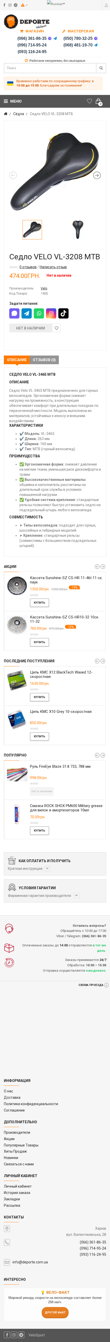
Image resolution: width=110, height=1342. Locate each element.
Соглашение (14, 1110)
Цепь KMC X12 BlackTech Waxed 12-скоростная (61, 674)
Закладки (12, 1199)
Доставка (12, 1097)
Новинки (11, 1158)
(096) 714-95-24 (32, 45)
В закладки (56, 328)
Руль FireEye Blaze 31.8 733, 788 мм (60, 766)
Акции (9, 1139)
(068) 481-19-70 (78, 45)
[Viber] (50, 38)
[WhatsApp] (39, 313)
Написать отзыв (53, 267)
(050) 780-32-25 (78, 38)
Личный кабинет (18, 1186)
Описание (17, 360)
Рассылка (12, 1205)
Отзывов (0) (44, 360)
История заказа (17, 1193)
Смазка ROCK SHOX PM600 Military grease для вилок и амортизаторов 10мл (66, 807)
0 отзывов (28, 267)
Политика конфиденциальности (31, 1104)
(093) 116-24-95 (32, 52)
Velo (44, 288)
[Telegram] (55, 38)
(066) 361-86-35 (32, 38)
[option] (55, 171)
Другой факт (55, 1312)
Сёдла (18, 114)
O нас (8, 1091)
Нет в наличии (30, 328)
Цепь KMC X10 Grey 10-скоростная (61, 711)
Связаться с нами (19, 1164)
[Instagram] (51, 313)
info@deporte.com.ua (30, 1262)
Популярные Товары (21, 1145)
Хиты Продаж (15, 1151)
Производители (17, 1132)
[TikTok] (63, 313)
